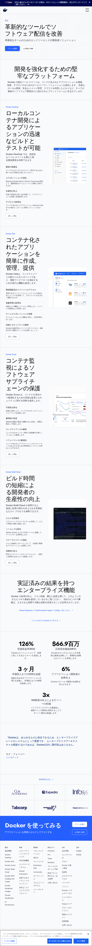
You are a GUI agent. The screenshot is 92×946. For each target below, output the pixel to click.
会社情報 (65, 851)
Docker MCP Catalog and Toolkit (10, 879)
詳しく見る (12, 216)
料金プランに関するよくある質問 (53, 876)
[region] (46, 938)
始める (35, 857)
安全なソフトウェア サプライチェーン (24, 890)
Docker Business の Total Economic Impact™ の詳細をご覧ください (44, 610)
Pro (49, 855)
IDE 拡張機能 (24, 860)
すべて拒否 (81, 941)
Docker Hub (9, 861)
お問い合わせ (53, 883)
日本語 (78, 855)
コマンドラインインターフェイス (24, 854)
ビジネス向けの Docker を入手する (45, 620)
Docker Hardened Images (9, 888)
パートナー (66, 883)
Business (51, 862)
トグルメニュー (87, 10)
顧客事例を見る (45, 779)
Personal (51, 851)
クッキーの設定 (9, 941)
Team (50, 858)
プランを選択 (12, 48)
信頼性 (64, 872)
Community (37, 872)
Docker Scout (10, 865)
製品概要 (8, 851)
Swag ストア (67, 904)
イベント (65, 886)
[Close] (88, 934)
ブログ (64, 861)
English (79, 851)
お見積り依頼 (28, 48)
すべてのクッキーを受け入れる (60, 941)
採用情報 (65, 921)
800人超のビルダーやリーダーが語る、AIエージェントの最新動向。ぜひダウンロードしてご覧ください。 (50, 3)
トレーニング (38, 861)
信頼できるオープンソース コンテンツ (24, 881)
